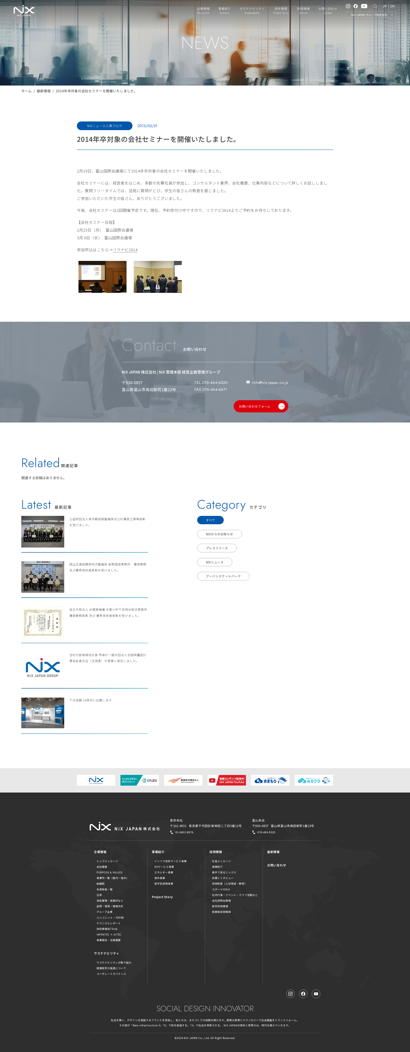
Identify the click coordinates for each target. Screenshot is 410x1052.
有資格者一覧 (105, 889)
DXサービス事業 (164, 867)
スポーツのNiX (221, 889)
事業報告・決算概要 (109, 940)
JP (385, 6)
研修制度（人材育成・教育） (229, 883)
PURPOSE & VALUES (110, 872)
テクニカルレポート (109, 923)
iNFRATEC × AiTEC (109, 934)
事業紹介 (158, 851)
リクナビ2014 (125, 249)
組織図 (101, 883)
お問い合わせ (276, 865)
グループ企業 (105, 912)
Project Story (162, 897)
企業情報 (100, 851)
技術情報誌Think (107, 929)
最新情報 (44, 90)
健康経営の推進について (111, 968)
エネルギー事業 (163, 872)
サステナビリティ (106, 953)
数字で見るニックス (224, 872)
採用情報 (215, 851)
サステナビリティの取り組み (114, 962)
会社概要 (102, 867)
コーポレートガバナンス (111, 974)
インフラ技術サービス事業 (170, 861)
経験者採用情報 (221, 912)
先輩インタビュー (223, 878)
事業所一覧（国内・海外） (113, 878)
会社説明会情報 (221, 900)
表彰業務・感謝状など (110, 900)
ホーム (26, 90)
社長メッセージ (221, 861)
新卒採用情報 (220, 906)
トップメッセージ (107, 861)
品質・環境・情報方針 (110, 906)
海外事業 (159, 878)
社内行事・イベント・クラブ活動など (235, 895)
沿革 (99, 895)
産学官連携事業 (163, 883)
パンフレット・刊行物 (110, 917)
